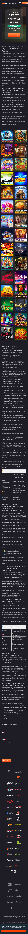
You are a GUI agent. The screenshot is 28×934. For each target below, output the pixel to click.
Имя (3, 732)
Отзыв (3, 739)
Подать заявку (14, 35)
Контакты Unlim (14, 917)
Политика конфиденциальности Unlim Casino (14, 916)
